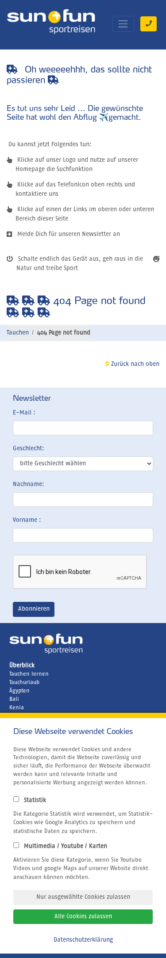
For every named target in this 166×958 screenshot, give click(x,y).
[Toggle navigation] (123, 23)
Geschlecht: (28, 448)
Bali (14, 699)
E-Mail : (24, 413)
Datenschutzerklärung (83, 940)
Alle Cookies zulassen (83, 916)
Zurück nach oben (134, 364)
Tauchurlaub (24, 682)
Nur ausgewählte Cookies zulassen (83, 897)
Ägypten (19, 691)
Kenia (16, 708)
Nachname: (28, 484)
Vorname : (27, 520)
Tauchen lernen (29, 674)
